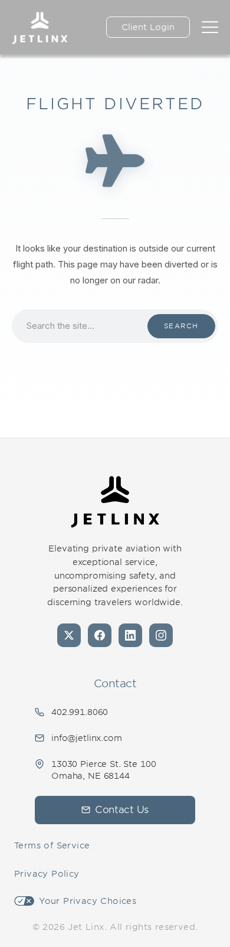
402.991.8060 (79, 712)
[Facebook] (99, 635)
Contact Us (122, 809)
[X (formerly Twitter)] (69, 635)
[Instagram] (161, 635)
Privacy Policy (47, 874)
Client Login (148, 27)
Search (181, 326)
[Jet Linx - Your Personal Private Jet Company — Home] (115, 502)
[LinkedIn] (130, 635)
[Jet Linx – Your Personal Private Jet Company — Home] (40, 27)
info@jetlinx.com (86, 738)
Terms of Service (52, 845)
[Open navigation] (210, 27)
